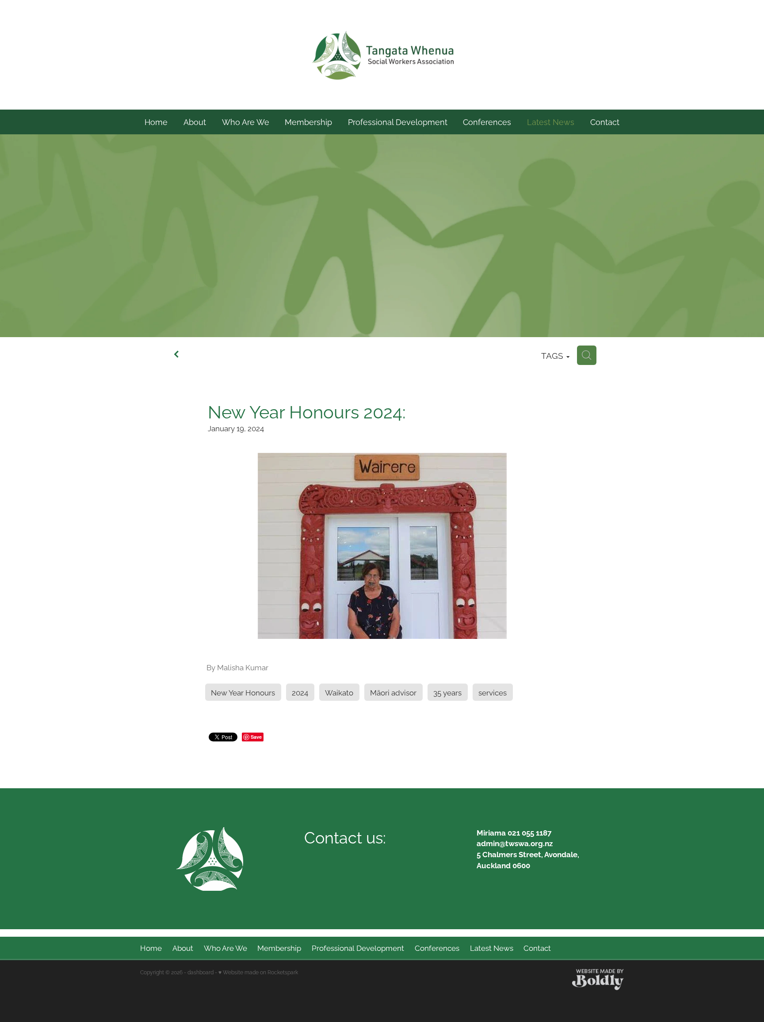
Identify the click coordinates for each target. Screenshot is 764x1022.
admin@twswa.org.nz (515, 843)
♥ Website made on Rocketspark (258, 972)
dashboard (200, 972)
